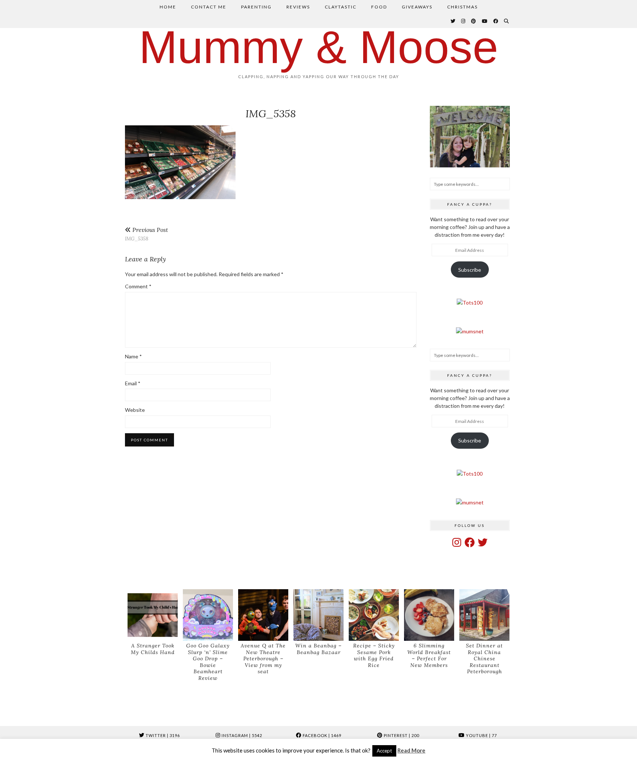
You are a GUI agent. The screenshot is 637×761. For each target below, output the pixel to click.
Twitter (162, 735)
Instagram (241, 735)
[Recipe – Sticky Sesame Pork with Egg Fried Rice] (374, 615)
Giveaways (417, 7)
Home (168, 7)
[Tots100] (470, 302)
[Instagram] (463, 21)
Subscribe (469, 270)
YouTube (481, 735)
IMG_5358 (146, 234)
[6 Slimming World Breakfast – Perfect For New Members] (429, 615)
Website (135, 410)
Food (379, 7)
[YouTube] (485, 21)
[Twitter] (453, 21)
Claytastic (340, 7)
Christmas (462, 7)
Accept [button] (384, 751)
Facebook (321, 735)
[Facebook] (496, 21)
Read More (411, 750)
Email (132, 383)
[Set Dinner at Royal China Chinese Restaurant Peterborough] (484, 615)
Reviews (298, 7)
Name (133, 356)
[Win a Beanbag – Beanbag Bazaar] (318, 615)
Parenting (256, 7)
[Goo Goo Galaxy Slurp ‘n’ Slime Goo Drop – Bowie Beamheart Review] (208, 615)
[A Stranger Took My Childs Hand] (153, 615)
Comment (138, 286)
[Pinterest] (474, 21)
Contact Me (208, 7)
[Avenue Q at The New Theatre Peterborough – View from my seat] (263, 615)
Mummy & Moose (318, 47)
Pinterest (401, 735)
